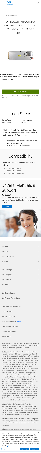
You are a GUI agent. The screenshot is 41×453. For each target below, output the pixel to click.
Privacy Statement (8, 317)
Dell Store (7, 412)
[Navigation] (2, 3)
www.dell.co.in (24, 348)
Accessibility (6, 337)
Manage (3, 449)
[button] (37, 3)
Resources (5, 285)
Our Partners (6, 280)
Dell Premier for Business (11, 298)
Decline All (24, 449)
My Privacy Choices (9, 322)
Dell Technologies (8, 293)
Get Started (6, 206)
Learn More (25, 414)
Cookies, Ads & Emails (10, 327)
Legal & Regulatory (9, 332)
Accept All (34, 449)
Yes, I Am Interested (20, 91)
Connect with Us (8, 257)
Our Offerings (7, 270)
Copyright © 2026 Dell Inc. (11, 307)
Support (5, 252)
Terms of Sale (7, 312)
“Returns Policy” (20, 404)
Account (5, 247)
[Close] (38, 432)
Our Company (7, 275)
